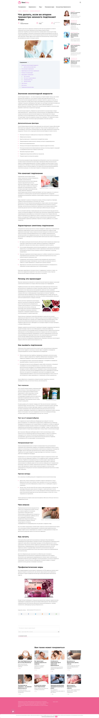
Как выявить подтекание (27, 74)
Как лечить (24, 85)
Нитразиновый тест (28, 79)
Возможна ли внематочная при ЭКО (75, 24)
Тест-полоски (27, 76)
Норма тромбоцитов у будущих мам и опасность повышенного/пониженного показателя (75, 48)
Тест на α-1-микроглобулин (30, 78)
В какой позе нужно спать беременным (40, 686)
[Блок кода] (29, 631)
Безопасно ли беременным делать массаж (73, 663)
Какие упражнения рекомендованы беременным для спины (75, 35)
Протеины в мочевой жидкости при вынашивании (75, 62)
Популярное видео (49, 7)
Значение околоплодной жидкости (29, 65)
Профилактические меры (27, 87)
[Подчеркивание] (22, 631)
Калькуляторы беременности (63, 7)
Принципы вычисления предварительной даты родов (57, 687)
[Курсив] (21, 631)
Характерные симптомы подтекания (30, 70)
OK (56, 716)
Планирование (22, 7)
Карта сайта (55, 701)
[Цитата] (27, 631)
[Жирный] (19, 631)
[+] (32, 631)
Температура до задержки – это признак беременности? (25, 687)
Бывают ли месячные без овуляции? (75, 13)
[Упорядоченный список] (24, 631)
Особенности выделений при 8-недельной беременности (56, 663)
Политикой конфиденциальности (48, 716)
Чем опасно (24, 83)
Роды (40, 7)
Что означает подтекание (27, 68)
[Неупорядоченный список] (25, 631)
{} (30, 631)
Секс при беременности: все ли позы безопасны (25, 662)
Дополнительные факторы (30, 67)
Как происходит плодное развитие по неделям (40, 663)
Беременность (32, 7)
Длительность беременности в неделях (71, 687)
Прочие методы (27, 81)
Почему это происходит (27, 72)
